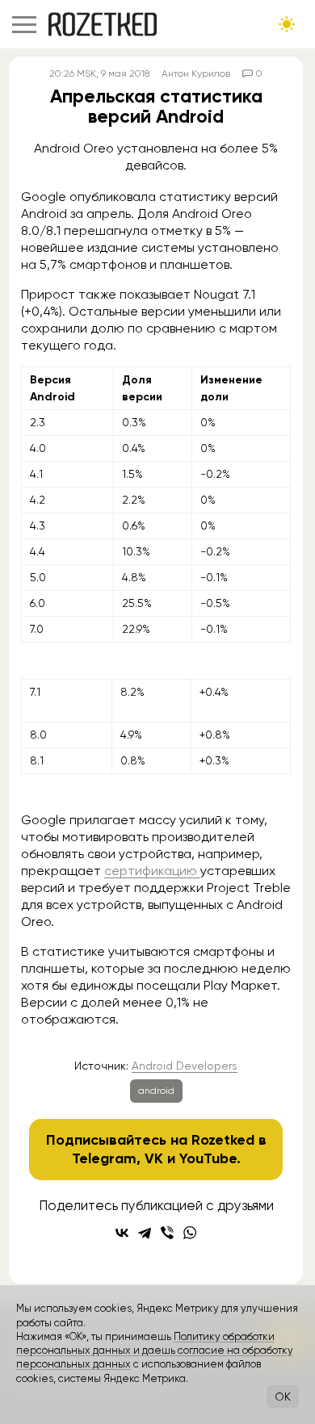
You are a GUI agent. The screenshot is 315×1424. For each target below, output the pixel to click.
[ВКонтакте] (122, 1232)
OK (283, 1396)
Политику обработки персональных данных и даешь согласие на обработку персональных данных (154, 1350)
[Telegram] (144, 1232)
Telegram (104, 1158)
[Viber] (167, 1232)
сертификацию (152, 870)
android (156, 1090)
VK (154, 1158)
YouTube (208, 1158)
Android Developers (184, 1065)
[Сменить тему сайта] (287, 24)
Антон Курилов (196, 73)
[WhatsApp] (190, 1232)
